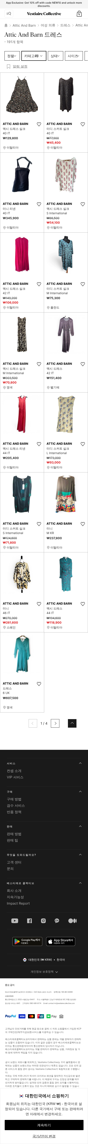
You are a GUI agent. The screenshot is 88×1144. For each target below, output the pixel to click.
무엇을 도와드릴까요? (21, 854)
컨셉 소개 (14, 771)
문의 (10, 868)
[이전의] (33, 723)
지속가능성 (15, 897)
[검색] (8, 14)
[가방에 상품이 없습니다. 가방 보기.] (79, 14)
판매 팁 (12, 840)
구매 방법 (14, 799)
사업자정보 (9, 996)
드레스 (65, 25)
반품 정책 (14, 812)
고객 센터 (14, 862)
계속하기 (44, 1125)
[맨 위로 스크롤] (72, 723)
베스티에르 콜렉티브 (20, 883)
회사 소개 (14, 890)
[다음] (55, 723)
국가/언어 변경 (44, 1136)
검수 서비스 (16, 805)
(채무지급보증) (24, 1032)
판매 (10, 826)
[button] (79, 14)
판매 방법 (14, 834)
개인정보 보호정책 (42, 971)
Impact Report (18, 903)
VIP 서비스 (15, 777)
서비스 (11, 763)
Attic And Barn (24, 25)
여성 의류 (48, 25)
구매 (10, 791)
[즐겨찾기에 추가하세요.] (38, 124)
